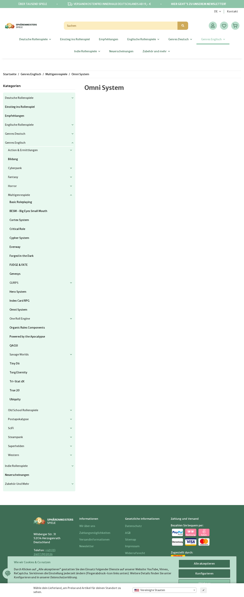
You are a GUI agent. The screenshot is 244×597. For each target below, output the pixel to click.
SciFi (11, 428)
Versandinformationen (94, 539)
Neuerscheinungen (17, 475)
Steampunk (15, 437)
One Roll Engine (20, 318)
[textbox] (164, 590)
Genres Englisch (15, 142)
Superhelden (16, 446)
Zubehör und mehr (17, 484)
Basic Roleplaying (21, 202)
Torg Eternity (18, 372)
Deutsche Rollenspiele (19, 98)
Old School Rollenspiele (23, 410)
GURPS (14, 282)
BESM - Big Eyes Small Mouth (28, 211)
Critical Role (17, 229)
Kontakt (232, 11)
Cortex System (19, 220)
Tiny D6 (15, 363)
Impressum (132, 546)
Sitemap (130, 539)
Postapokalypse (18, 419)
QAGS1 (14, 345)
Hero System (18, 291)
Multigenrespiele (19, 195)
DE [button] (216, 11)
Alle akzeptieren (204, 563)
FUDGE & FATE (19, 265)
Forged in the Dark (22, 256)
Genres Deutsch (15, 133)
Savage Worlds (19, 354)
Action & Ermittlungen (23, 150)
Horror (12, 186)
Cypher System (19, 238)
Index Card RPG (19, 300)
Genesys (15, 274)
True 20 (15, 390)
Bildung (13, 159)
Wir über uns (87, 526)
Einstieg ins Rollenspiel (20, 107)
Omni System (18, 309)
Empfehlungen (14, 116)
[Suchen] (182, 26)
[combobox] (164, 590)
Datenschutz (133, 526)
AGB (128, 533)
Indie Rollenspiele (16, 466)
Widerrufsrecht (135, 553)
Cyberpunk (15, 168)
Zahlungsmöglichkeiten (94, 533)
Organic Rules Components (27, 327)
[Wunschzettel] (224, 25)
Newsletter (86, 546)
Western (13, 455)
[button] (212, 25)
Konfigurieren (204, 573)
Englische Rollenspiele (19, 124)
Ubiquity (15, 399)
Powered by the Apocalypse (27, 336)
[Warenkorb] (235, 25)
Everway (15, 247)
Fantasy (13, 177)
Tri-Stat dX (17, 381)
